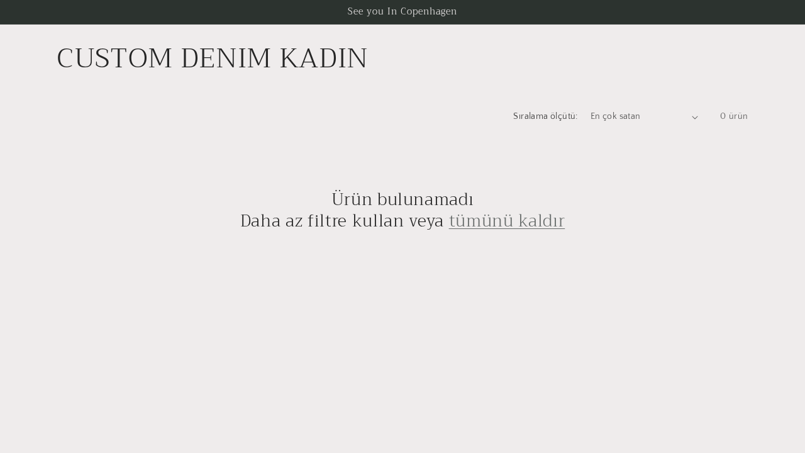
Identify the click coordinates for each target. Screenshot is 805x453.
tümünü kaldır (507, 221)
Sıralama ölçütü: (545, 116)
